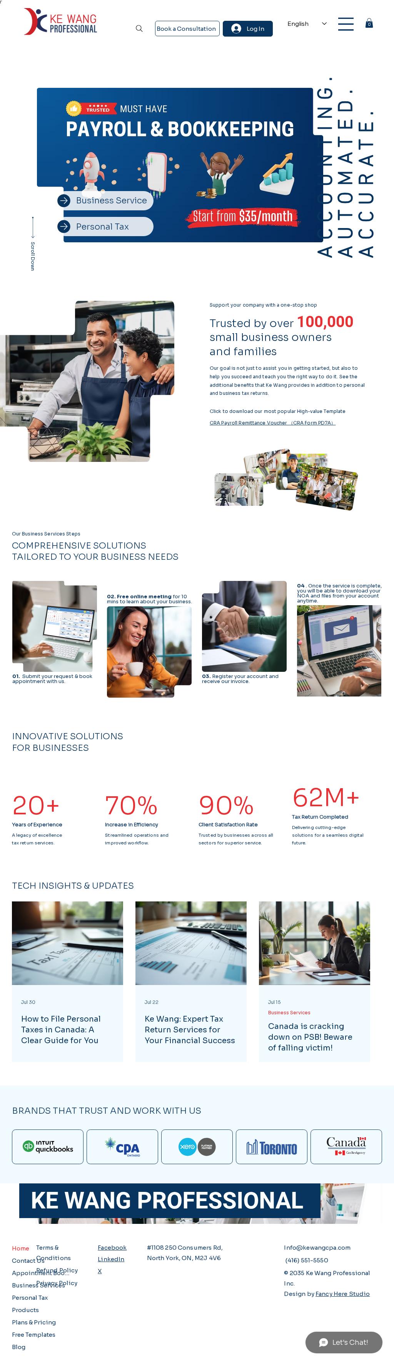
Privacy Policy (57, 1283)
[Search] (139, 28)
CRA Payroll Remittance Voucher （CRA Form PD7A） (273, 423)
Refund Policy (57, 1270)
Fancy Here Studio (343, 1293)
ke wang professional (161, 1200)
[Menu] (346, 24)
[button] (369, 23)
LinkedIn (111, 1259)
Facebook (112, 1247)
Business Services (289, 1012)
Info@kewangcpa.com (317, 1247)
